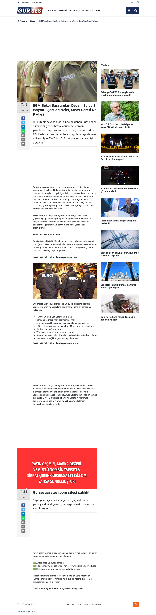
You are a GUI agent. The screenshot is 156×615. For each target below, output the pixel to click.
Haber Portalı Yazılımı (28, 611)
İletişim (87, 604)
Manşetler (25, 2)
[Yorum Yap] (23, 144)
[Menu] (129, 10)
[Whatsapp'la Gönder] (23, 131)
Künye (79, 604)
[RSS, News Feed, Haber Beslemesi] (136, 604)
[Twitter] (23, 122)
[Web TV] (132, 2)
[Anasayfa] (18, 2)
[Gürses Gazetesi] (30, 10)
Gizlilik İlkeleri (97, 604)
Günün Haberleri (37, 2)
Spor (97, 10)
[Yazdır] (23, 139)
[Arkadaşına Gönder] (23, 135)
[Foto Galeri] (137, 2)
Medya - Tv (74, 10)
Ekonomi (62, 10)
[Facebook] (23, 118)
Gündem (52, 10)
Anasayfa (70, 604)
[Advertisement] (11, 56)
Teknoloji (87, 10)
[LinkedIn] (23, 127)
